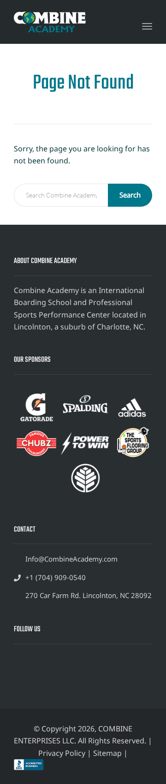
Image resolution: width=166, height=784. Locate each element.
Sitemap (107, 753)
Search (130, 194)
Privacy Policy (61, 753)
